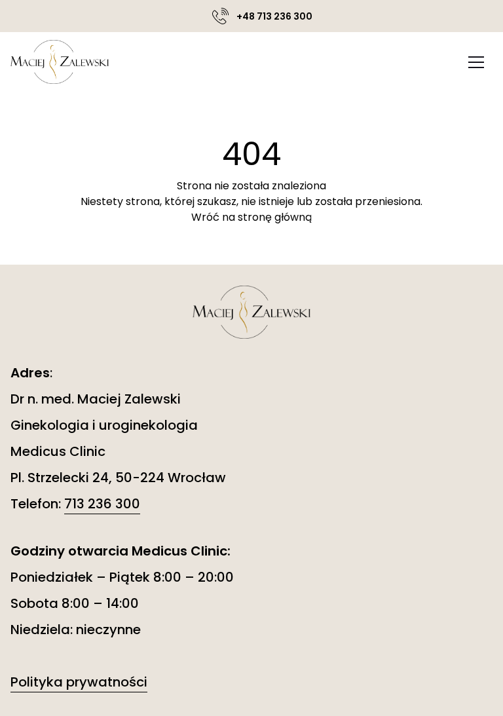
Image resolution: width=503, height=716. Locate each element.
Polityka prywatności (78, 682)
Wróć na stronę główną (251, 217)
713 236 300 (102, 504)
